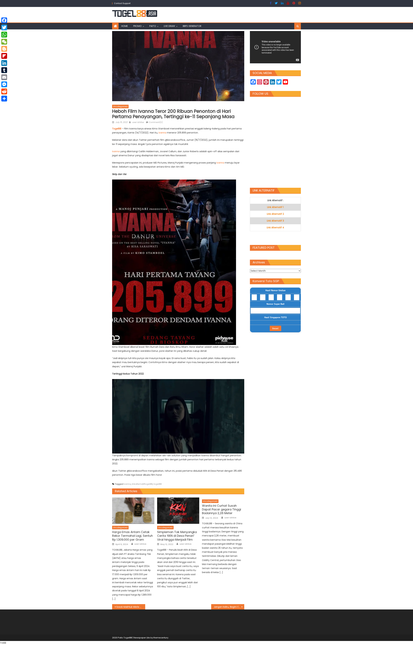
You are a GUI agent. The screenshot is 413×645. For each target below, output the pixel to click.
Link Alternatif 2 (275, 214)
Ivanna (163, 132)
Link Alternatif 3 (275, 220)
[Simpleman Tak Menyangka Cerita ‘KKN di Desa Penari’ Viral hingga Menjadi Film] (178, 510)
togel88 (158, 484)
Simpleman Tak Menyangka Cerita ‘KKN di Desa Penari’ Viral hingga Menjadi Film (177, 535)
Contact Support (122, 3)
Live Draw (169, 26)
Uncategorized (120, 106)
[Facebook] (4, 20)
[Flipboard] (4, 55)
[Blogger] (4, 48)
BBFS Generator (192, 26)
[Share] (4, 98)
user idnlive (138, 122)
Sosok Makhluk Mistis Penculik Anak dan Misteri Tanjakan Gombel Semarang (130, 606)
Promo (137, 26)
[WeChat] (4, 41)
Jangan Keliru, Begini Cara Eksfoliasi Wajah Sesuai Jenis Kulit (229, 606)
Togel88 (116, 128)
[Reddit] (4, 91)
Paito (152, 26)
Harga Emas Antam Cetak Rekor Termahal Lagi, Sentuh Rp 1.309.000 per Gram (132, 535)
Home (124, 26)
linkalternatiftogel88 (142, 484)
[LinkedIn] (4, 63)
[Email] (4, 77)
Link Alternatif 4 (275, 227)
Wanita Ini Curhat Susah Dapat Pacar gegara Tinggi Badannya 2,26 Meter (221, 509)
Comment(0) (156, 122)
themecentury (160, 637)
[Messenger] (4, 84)
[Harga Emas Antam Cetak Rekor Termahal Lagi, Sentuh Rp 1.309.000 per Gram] (133, 510)
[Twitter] (4, 27)
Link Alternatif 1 (275, 207)
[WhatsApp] (4, 34)
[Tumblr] (4, 70)
